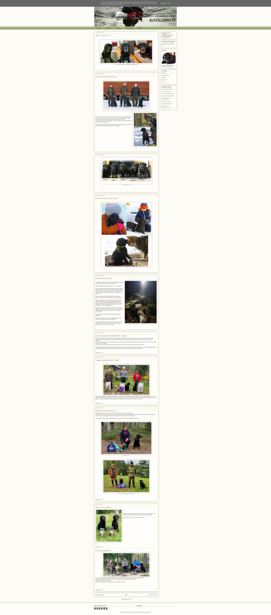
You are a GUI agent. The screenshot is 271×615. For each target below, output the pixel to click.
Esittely (139, 28)
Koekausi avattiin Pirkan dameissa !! (106, 77)
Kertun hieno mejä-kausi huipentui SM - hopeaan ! (111, 336)
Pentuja (118, 28)
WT (162, 82)
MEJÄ (101, 352)
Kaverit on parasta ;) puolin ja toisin (106, 198)
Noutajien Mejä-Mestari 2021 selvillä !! (107, 360)
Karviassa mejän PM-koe (103, 551)
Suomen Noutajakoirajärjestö (168, 93)
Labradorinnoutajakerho (167, 89)
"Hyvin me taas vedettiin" (103, 507)
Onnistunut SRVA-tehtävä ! (103, 278)
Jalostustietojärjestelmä (167, 103)
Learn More (163, 3)
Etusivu (98, 28)
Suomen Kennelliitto (166, 101)
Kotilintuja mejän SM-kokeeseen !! (106, 411)
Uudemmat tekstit (99, 594)
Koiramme (108, 28)
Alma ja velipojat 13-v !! (103, 35)
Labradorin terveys (166, 91)
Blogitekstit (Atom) (127, 599)
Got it (169, 3)
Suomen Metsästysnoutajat (168, 95)
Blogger (148, 612)
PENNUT (164, 79)
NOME (163, 77)
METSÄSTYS (165, 75)
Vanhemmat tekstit (152, 594)
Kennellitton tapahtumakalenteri (166, 106)
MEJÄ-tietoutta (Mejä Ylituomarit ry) (166, 98)
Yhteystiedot (129, 28)
